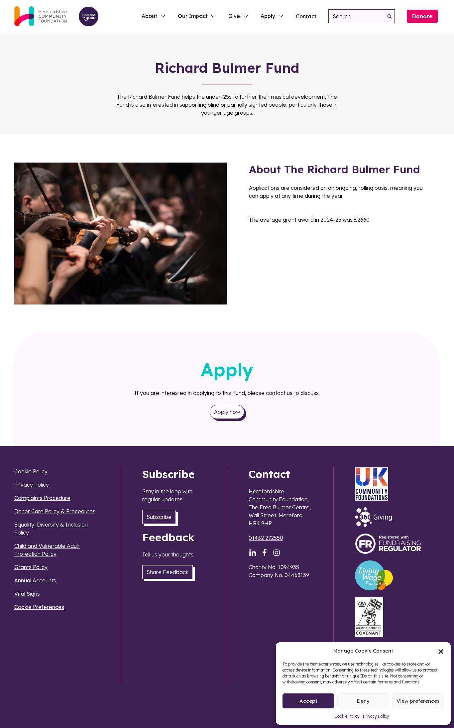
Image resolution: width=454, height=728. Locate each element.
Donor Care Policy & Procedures (54, 511)
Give (234, 16)
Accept (308, 701)
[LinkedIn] (253, 552)
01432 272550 (266, 538)
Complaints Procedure (42, 498)
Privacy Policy (376, 716)
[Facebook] (265, 552)
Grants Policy (31, 567)
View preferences (418, 701)
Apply (268, 16)
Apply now (227, 412)
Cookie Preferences (39, 607)
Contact (306, 16)
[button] (440, 651)
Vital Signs (27, 593)
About (149, 16)
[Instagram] (277, 552)
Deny (363, 701)
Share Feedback (167, 572)
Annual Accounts (35, 580)
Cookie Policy (347, 716)
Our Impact (193, 16)
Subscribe (159, 517)
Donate (422, 16)
